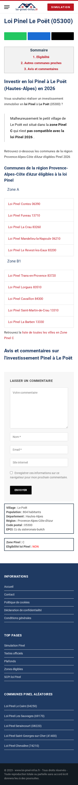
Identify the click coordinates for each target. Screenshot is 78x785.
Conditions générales (17, 618)
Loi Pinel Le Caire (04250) (20, 706)
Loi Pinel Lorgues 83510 (24, 287)
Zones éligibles (13, 669)
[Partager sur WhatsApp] (15, 36)
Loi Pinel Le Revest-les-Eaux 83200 (32, 250)
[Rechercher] (43, 7)
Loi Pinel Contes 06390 (24, 204)
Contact (9, 594)
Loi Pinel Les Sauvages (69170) (24, 716)
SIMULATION (60, 7)
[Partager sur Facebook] (39, 36)
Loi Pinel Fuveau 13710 (24, 215)
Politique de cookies (17, 602)
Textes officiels (13, 653)
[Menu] (7, 7)
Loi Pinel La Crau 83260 (24, 227)
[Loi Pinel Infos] (27, 7)
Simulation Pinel (14, 645)
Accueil (8, 586)
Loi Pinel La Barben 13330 (26, 322)
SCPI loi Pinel (12, 677)
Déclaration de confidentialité (23, 610)
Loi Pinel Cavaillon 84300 (25, 299)
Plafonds (10, 661)
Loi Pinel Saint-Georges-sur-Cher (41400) (30, 735)
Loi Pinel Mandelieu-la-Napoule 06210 (34, 239)
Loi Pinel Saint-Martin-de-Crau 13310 (33, 310)
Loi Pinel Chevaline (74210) (21, 745)
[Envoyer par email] (62, 36)
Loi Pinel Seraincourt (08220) (23, 726)
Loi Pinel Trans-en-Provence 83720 (32, 276)
